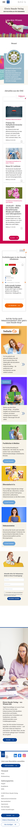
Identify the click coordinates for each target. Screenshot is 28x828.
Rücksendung (5, 776)
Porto (2, 773)
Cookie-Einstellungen (7, 809)
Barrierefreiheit (6, 801)
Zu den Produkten (9, 461)
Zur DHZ (12, 238)
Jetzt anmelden (9, 765)
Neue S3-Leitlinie (13, 166)
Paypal (3, 783)
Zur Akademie (12, 305)
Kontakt (8, 740)
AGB (2, 796)
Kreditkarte (4, 786)
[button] (14, 64)
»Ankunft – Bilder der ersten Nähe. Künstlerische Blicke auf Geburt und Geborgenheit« (13, 209)
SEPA (2, 789)
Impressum (4, 804)
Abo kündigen (5, 807)
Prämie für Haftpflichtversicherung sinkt (14, 125)
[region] (14, 64)
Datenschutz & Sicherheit (8, 798)
